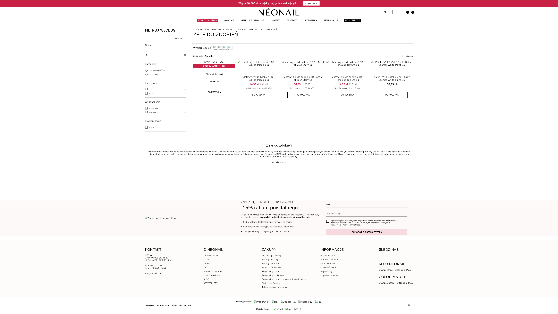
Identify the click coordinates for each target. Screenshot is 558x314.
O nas (206, 259)
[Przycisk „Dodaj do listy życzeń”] (233, 63)
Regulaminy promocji (272, 271)
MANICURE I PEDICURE (222, 29)
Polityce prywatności (351, 225)
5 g (150, 89)
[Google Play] (403, 269)
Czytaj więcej (279, 162)
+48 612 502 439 (153, 265)
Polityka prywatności (330, 259)
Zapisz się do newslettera (367, 232)
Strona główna (201, 29)
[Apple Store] (387, 282)
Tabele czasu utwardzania (274, 287)
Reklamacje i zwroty (271, 255)
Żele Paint (153, 74)
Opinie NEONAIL (328, 267)
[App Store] (386, 269)
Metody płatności (270, 263)
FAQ (205, 267)
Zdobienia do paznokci (247, 29)
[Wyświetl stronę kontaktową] (151, 12)
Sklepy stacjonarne (212, 271)
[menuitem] (207, 22)
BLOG (206, 279)
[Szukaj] (396, 12)
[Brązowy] (220, 48)
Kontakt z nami (210, 255)
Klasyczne (153, 108)
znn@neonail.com (153, 273)
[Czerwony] (225, 48)
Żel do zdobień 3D (157, 70)
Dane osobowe (327, 263)
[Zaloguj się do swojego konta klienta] (401, 12)
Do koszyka (214, 92)
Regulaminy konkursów (273, 275)
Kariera (206, 263)
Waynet (187, 305)
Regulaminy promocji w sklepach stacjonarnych (285, 279)
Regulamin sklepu (328, 255)
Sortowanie (198, 56)
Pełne (151, 127)
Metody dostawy (270, 259)
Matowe (152, 112)
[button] (195, 3)
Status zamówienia (271, 283)
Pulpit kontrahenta (329, 275)
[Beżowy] (215, 48)
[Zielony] (230, 48)
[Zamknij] (412, 3)
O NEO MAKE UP (211, 275)
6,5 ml (151, 93)
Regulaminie (336, 225)
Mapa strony (326, 271)
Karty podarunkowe (271, 267)
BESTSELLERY (210, 283)
